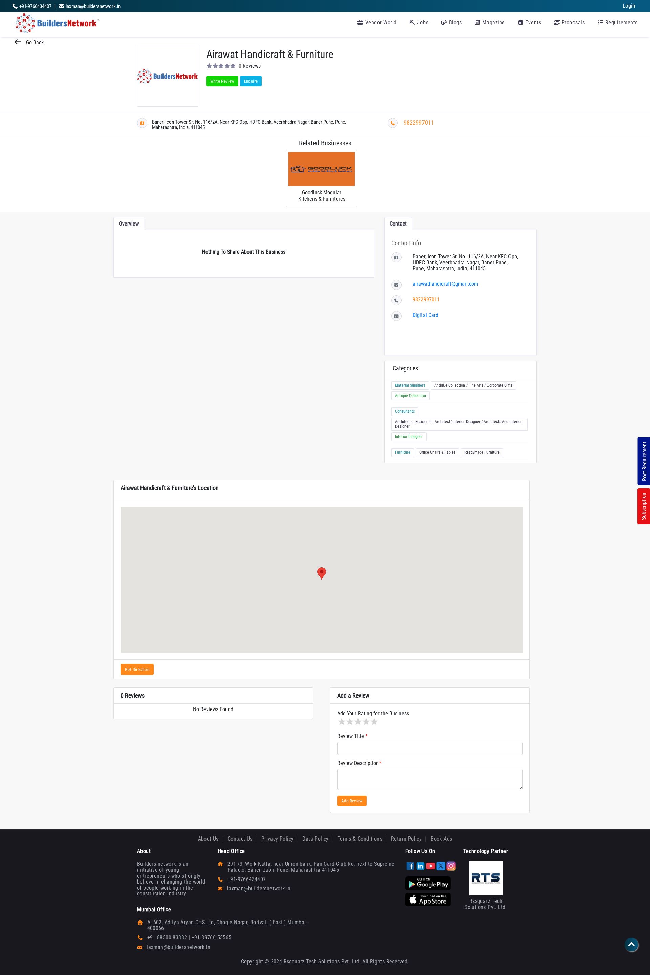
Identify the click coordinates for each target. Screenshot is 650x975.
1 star (341, 721)
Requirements (621, 22)
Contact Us (240, 838)
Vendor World (380, 22)
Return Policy (406, 838)
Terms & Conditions (360, 838)
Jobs (422, 22)
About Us (208, 838)
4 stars (366, 721)
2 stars (349, 721)
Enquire (251, 81)
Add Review (352, 800)
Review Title (352, 736)
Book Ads (441, 838)
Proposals (572, 22)
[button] (321, 573)
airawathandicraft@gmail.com (445, 284)
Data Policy (315, 838)
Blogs (454, 22)
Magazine (493, 22)
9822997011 (419, 122)
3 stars (357, 721)
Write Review (222, 81)
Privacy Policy (277, 838)
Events (532, 22)
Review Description (359, 763)
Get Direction (137, 669)
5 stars (374, 721)
